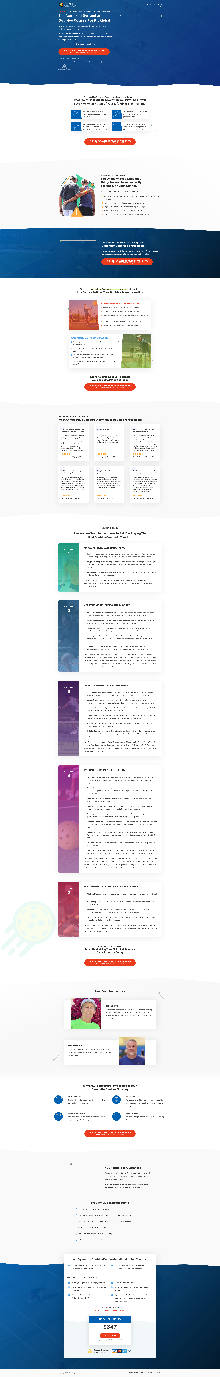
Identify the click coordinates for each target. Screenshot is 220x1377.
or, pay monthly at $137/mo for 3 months (110, 1340)
